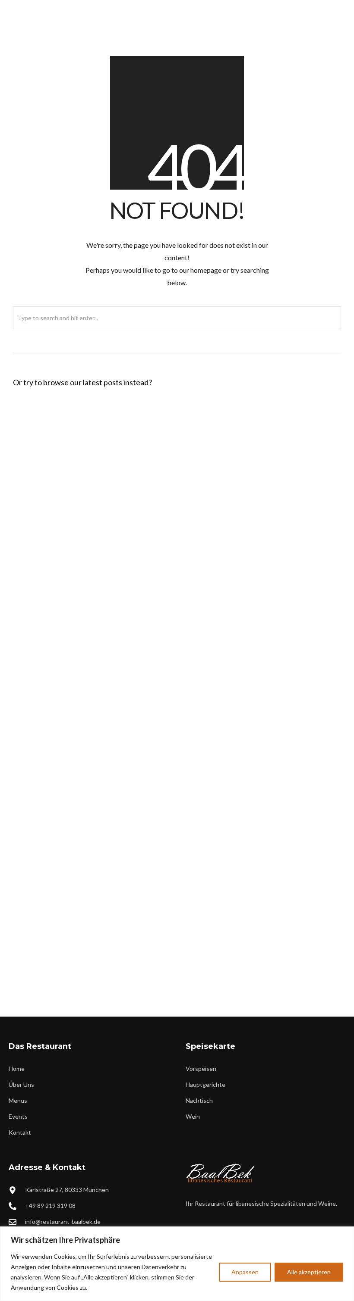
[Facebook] (308, 7)
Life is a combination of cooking (77, 778)
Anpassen (245, 1272)
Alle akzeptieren (309, 1272)
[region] (177, 1263)
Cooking (92, 673)
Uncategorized (99, 435)
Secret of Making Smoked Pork (75, 897)
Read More (155, 435)
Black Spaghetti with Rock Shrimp (80, 480)
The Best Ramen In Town (62, 837)
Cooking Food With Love (63, 540)
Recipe (88, 554)
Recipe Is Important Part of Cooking (85, 956)
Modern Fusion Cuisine (60, 599)
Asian (83, 732)
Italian (90, 494)
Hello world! (40, 421)
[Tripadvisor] (336, 7)
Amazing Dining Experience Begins (82, 659)
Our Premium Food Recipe (66, 718)
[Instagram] (322, 7)
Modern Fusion (104, 970)
